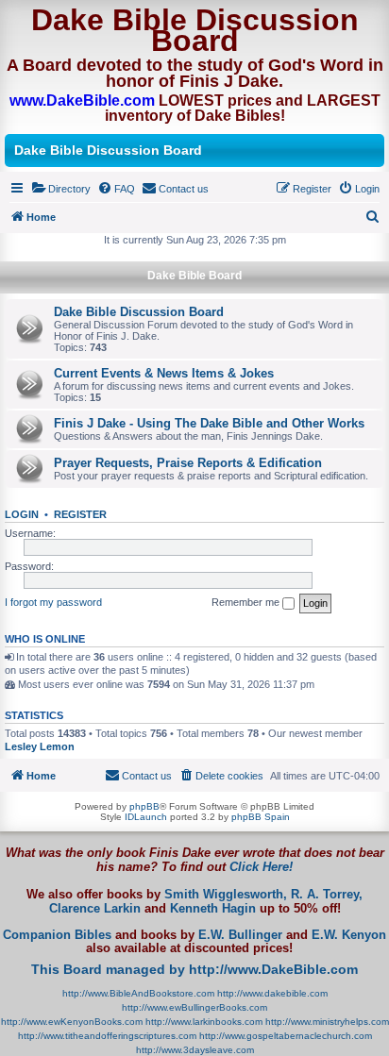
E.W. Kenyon (349, 935)
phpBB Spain (260, 817)
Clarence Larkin (95, 908)
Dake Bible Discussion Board (139, 312)
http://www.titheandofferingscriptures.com (107, 1036)
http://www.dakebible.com (272, 993)
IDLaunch (146, 817)
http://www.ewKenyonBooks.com (72, 1021)
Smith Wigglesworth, (225, 894)
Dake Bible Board (194, 275)
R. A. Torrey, (327, 894)
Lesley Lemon (40, 746)
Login (22, 514)
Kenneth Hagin (213, 908)
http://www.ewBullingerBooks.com (194, 1007)
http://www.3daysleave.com (195, 1050)
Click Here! (261, 867)
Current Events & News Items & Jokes (164, 373)
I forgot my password (53, 602)
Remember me (246, 602)
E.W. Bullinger (240, 935)
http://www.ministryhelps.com (327, 1021)
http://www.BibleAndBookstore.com (138, 993)
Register (80, 514)
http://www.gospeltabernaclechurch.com (285, 1036)
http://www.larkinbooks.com (203, 1021)
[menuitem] (61, 188)
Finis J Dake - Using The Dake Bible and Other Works (209, 423)
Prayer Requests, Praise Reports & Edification (188, 463)
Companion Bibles (57, 935)
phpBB (144, 806)
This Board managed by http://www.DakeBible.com (194, 969)
